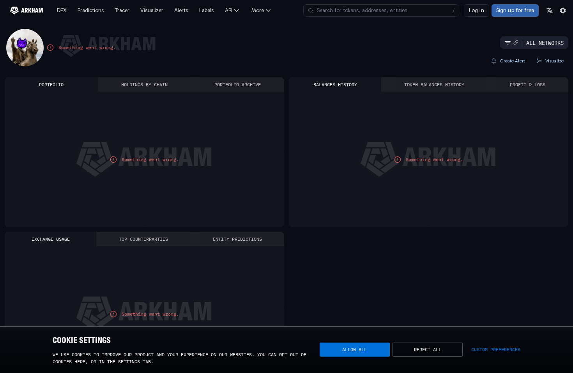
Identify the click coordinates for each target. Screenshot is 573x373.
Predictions (91, 10)
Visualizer (151, 10)
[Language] (549, 10)
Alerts (181, 10)
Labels (206, 10)
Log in (476, 10)
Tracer (122, 10)
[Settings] (563, 10)
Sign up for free (515, 10)
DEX (62, 10)
